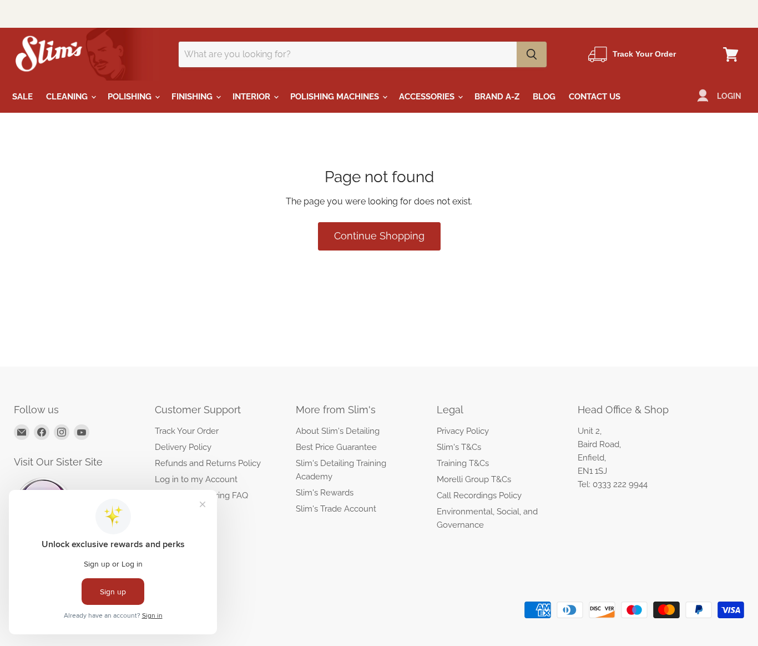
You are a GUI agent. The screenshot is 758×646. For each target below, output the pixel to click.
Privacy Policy (463, 431)
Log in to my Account (196, 479)
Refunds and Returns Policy (208, 463)
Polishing (131, 97)
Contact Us (594, 97)
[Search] (532, 54)
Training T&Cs (463, 463)
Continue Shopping (379, 236)
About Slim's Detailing (338, 431)
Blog (544, 97)
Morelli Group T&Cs (474, 479)
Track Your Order (187, 431)
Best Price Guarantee (336, 447)
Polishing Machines (335, 97)
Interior (252, 97)
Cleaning (68, 97)
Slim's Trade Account (336, 509)
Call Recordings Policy (479, 495)
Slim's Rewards (324, 493)
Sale (22, 97)
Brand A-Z (496, 97)
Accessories (428, 97)
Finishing (193, 97)
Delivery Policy (183, 447)
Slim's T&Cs (459, 447)
